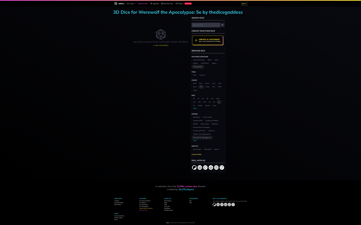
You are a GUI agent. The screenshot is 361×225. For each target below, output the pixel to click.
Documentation (119, 202)
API (190, 201)
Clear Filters (196, 154)
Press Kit (167, 206)
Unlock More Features (146, 208)
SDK (190, 202)
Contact (116, 201)
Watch (180, 4)
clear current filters (161, 45)
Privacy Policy (118, 218)
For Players (142, 202)
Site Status (117, 204)
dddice (168, 222)
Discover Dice (143, 4)
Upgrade (156, 4)
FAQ (165, 204)
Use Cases (130, 4)
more (195, 108)
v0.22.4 (179, 222)
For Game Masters (145, 201)
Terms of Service (119, 216)
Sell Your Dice (168, 4)
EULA (116, 219)
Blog (165, 202)
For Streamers (143, 204)
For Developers (143, 206)
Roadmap (167, 208)
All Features (167, 201)
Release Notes (168, 210)
